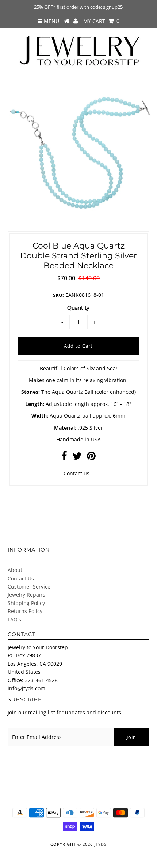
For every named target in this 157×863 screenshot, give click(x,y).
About (15, 570)
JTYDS (100, 844)
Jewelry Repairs (26, 594)
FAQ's (14, 619)
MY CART (101, 21)
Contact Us (21, 578)
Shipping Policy (26, 602)
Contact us (76, 473)
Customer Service (29, 586)
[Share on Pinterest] (91, 457)
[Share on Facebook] (64, 457)
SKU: (58, 295)
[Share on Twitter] (77, 457)
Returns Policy (25, 611)
